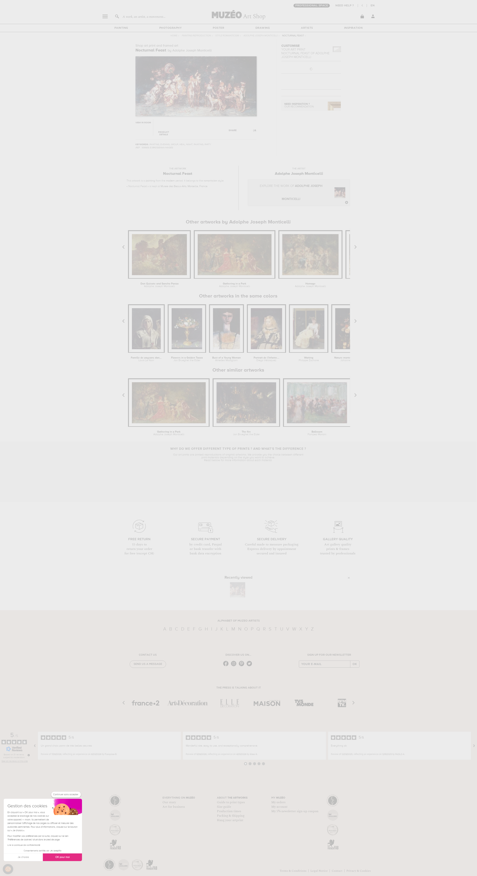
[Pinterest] (242, 666)
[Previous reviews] (34, 745)
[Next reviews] (474, 745)
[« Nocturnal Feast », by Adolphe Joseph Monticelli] (237, 589)
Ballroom (317, 433)
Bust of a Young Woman (226, 359)
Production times (229, 811)
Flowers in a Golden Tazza (187, 359)
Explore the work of (291, 192)
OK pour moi (62, 857)
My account (279, 806)
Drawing (262, 28)
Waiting (309, 359)
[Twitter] (250, 666)
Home (173, 36)
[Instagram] (234, 666)
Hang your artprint (230, 820)
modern (170, 180)
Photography (170, 28)
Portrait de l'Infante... (266, 359)
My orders (278, 802)
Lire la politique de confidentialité (23, 845)
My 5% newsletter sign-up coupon (294, 811)
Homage (310, 285)
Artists (307, 28)
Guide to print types (231, 802)
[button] (8, 869)
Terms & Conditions (293, 871)
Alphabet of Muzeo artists (238, 621)
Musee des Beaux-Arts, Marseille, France (184, 186)
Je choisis (23, 857)
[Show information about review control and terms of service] (28, 755)
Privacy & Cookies (358, 871)
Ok (355, 664)
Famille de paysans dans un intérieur (146, 359)
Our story (169, 802)
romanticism (210, 180)
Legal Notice (319, 871)
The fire (246, 433)
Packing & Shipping (230, 815)
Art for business (173, 806)
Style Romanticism (227, 36)
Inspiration (353, 28)
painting (150, 180)
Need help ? (344, 5)
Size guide (224, 806)
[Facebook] (227, 666)
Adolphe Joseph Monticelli (261, 36)
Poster (218, 28)
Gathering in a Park (234, 285)
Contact (337, 871)
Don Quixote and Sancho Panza (159, 285)
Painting (121, 28)
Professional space (311, 5)
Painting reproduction (196, 36)
